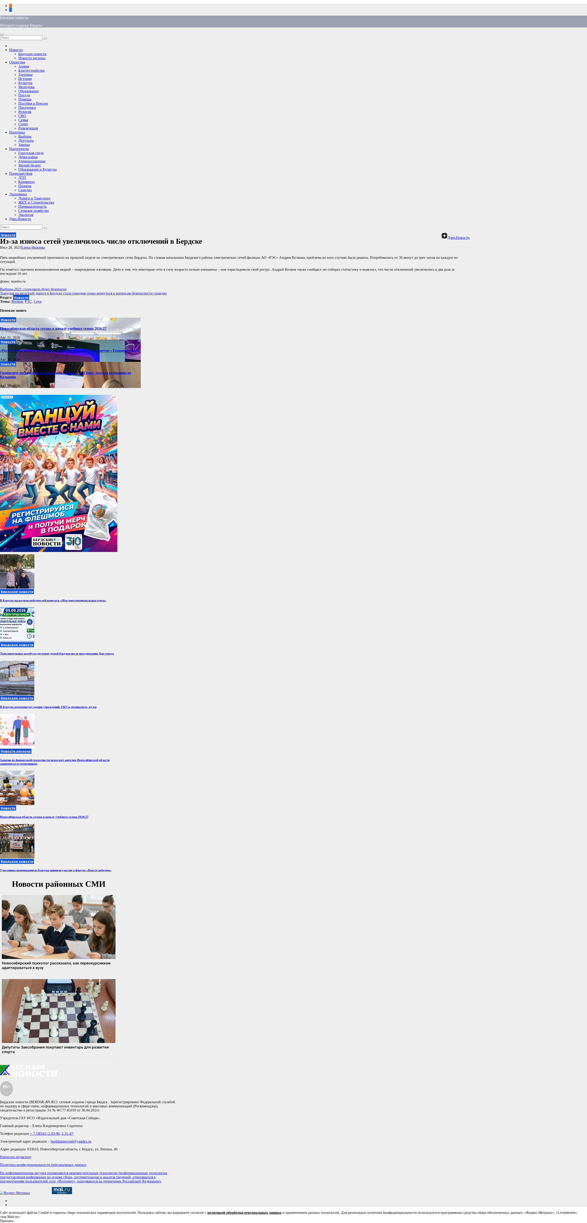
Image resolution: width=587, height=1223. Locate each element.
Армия (23, 66)
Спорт (23, 124)
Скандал (25, 190)
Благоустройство (31, 70)
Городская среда (31, 153)
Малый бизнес (29, 165)
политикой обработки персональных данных (244, 1213)
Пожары (24, 186)
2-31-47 (67, 1134)
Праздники (27, 107)
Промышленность (32, 206)
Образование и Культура (37, 169)
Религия (24, 112)
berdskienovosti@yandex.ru (71, 1141)
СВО (22, 116)
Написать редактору (16, 1157)
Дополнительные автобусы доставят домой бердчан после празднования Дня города (57, 653)
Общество (17, 62)
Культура (25, 83)
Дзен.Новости (20, 219)
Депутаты (26, 140)
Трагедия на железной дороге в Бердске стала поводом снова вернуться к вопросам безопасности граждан (83, 293)
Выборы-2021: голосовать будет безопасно (33, 289)
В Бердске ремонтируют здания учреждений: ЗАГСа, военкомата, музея (48, 707)
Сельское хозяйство (33, 211)
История (25, 79)
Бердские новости (14, 17)
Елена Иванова (33, 247)
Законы (24, 145)
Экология (25, 215)
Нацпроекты (19, 149)
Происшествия (20, 173)
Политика (17, 132)
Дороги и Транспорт (34, 198)
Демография (28, 157)
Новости (16, 50)
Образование (28, 91)
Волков (17, 301)
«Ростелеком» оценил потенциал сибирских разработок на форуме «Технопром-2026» (70, 350)
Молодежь (26, 87)
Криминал (26, 182)
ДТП (22, 178)
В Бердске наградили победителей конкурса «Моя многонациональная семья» (53, 600)
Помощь (24, 99)
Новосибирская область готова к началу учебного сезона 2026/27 (53, 328)
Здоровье (25, 74)
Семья (23, 120)
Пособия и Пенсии (33, 103)
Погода (24, 95)
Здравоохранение (32, 161)
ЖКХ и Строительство (36, 202)
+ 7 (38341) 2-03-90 (45, 1134)
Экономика (18, 194)
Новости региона (31, 58)
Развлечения (28, 128)
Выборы (24, 136)
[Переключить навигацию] (2, 34)
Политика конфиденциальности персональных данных (43, 1165)
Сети (38, 301)
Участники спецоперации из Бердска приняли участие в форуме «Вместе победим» (55, 870)
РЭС (28, 301)
